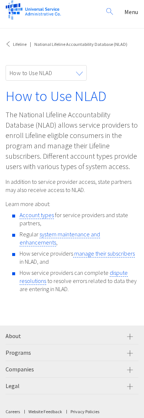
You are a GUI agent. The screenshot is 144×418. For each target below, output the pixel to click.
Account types (37, 215)
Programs (18, 352)
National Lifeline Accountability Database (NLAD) (80, 44)
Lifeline (20, 44)
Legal (13, 386)
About (13, 336)
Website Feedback (45, 411)
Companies (20, 369)
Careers (13, 411)
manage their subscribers (104, 253)
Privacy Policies (85, 411)
